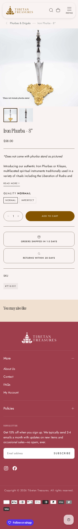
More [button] (6, 358)
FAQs (6, 384)
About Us (9, 369)
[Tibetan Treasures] (39, 337)
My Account (10, 392)
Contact (8, 376)
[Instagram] (6, 468)
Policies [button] (8, 408)
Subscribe (62, 453)
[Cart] (58, 10)
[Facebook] (14, 468)
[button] (69, 10)
